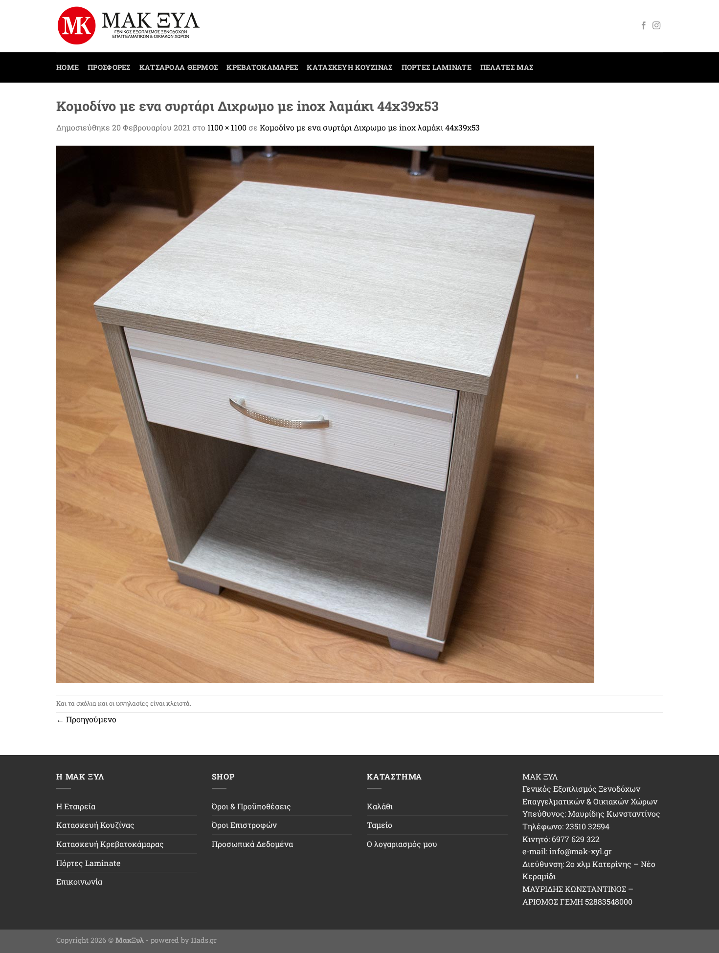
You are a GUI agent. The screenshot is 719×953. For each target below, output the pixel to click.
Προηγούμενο (86, 719)
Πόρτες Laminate (437, 67)
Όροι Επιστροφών (244, 825)
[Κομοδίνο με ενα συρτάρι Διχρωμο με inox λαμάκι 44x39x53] (325, 413)
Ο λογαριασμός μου (402, 844)
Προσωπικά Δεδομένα (252, 844)
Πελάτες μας (506, 67)
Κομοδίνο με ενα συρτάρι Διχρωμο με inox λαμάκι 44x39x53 (370, 127)
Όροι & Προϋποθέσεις (251, 806)
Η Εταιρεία (75, 806)
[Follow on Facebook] (644, 26)
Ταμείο (379, 825)
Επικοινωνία (79, 881)
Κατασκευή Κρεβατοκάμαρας (110, 844)
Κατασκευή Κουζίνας (349, 67)
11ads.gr (204, 940)
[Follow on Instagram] (656, 26)
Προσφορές (109, 67)
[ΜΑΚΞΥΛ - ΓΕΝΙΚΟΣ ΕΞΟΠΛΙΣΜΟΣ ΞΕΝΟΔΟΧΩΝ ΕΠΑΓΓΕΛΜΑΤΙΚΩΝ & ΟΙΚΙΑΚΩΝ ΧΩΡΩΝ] (133, 26)
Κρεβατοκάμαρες (262, 67)
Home (67, 67)
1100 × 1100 (227, 127)
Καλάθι (380, 806)
